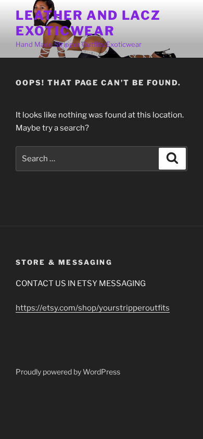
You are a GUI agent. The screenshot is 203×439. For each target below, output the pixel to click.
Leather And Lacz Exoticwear (88, 23)
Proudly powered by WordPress (68, 371)
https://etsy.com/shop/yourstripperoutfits (93, 308)
